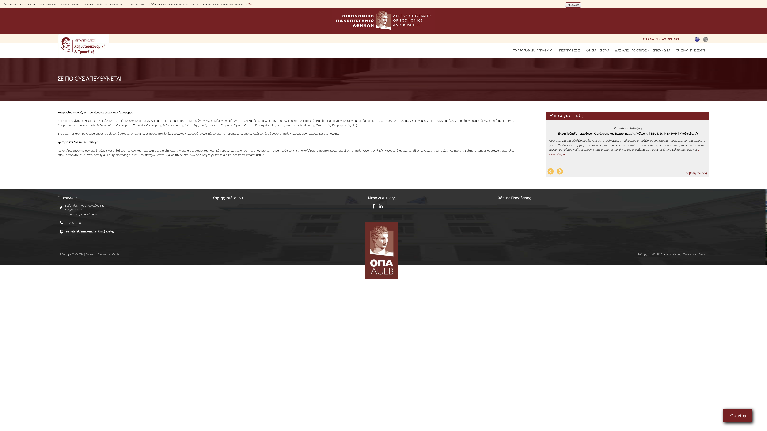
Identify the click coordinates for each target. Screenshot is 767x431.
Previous (550, 172)
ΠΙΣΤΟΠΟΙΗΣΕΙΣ (570, 50)
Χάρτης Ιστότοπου (228, 197)
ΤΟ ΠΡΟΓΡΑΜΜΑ (523, 50)
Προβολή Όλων (694, 173)
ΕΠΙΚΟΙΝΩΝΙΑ (662, 50)
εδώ (250, 4)
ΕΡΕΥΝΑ (604, 50)
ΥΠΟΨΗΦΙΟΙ (545, 50)
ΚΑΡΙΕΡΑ (591, 50)
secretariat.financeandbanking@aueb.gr (90, 231)
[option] (627, 140)
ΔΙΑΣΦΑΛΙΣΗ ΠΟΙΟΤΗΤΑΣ (631, 50)
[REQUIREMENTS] (705, 41)
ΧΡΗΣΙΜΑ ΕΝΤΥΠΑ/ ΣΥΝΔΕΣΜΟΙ (661, 39)
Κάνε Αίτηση (739, 415)
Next (560, 172)
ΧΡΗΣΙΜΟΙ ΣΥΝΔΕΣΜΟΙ (691, 50)
